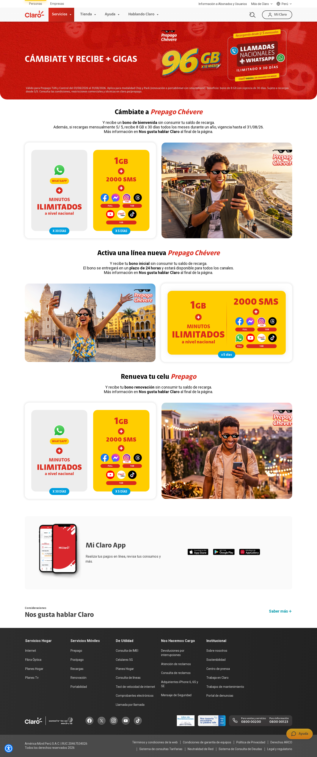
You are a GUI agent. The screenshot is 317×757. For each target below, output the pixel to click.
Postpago (77, 659)
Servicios (59, 14)
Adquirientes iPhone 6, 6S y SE (179, 684)
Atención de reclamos (176, 664)
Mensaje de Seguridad (176, 695)
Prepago (76, 650)
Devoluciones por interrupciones (172, 653)
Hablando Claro (141, 14)
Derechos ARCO (281, 742)
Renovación (78, 677)
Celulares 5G (124, 659)
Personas (35, 3)
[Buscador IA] (252, 15)
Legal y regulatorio (279, 749)
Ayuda (110, 14)
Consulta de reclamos (176, 673)
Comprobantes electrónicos (135, 695)
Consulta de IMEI (127, 650)
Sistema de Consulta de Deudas (240, 749)
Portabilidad (79, 686)
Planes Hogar (34, 669)
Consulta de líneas (128, 677)
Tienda (86, 14)
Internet (30, 650)
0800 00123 (278, 722)
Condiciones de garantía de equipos (207, 742)
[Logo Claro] (34, 14)
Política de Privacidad (250, 742)
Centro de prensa (218, 669)
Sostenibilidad (216, 659)
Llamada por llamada (130, 704)
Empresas (57, 3)
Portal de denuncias (219, 695)
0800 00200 (251, 722)
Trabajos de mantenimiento (225, 686)
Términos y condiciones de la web (155, 742)
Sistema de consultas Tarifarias (160, 749)
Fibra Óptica (33, 659)
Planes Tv (32, 677)
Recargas (77, 669)
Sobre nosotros (216, 650)
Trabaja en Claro (217, 677)
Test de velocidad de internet (135, 686)
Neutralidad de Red (200, 749)
